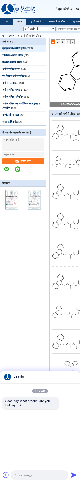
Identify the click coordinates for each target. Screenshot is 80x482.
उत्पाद (19, 21)
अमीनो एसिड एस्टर (11, 69)
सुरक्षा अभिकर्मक (10, 121)
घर (7, 21)
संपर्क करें (26, 161)
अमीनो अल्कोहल (10, 82)
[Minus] (73, 377)
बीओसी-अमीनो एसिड (12, 62)
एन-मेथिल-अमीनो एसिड (13, 76)
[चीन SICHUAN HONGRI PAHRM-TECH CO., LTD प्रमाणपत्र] (11, 212)
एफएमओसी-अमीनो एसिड (14, 48)
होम (3, 35)
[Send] (73, 475)
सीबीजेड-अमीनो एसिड (12, 55)
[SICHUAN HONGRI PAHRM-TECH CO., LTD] (28, 9)
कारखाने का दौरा (57, 21)
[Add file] (6, 475)
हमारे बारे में (36, 21)
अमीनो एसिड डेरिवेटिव (12, 96)
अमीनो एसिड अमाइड (12, 89)
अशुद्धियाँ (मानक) (10, 114)
